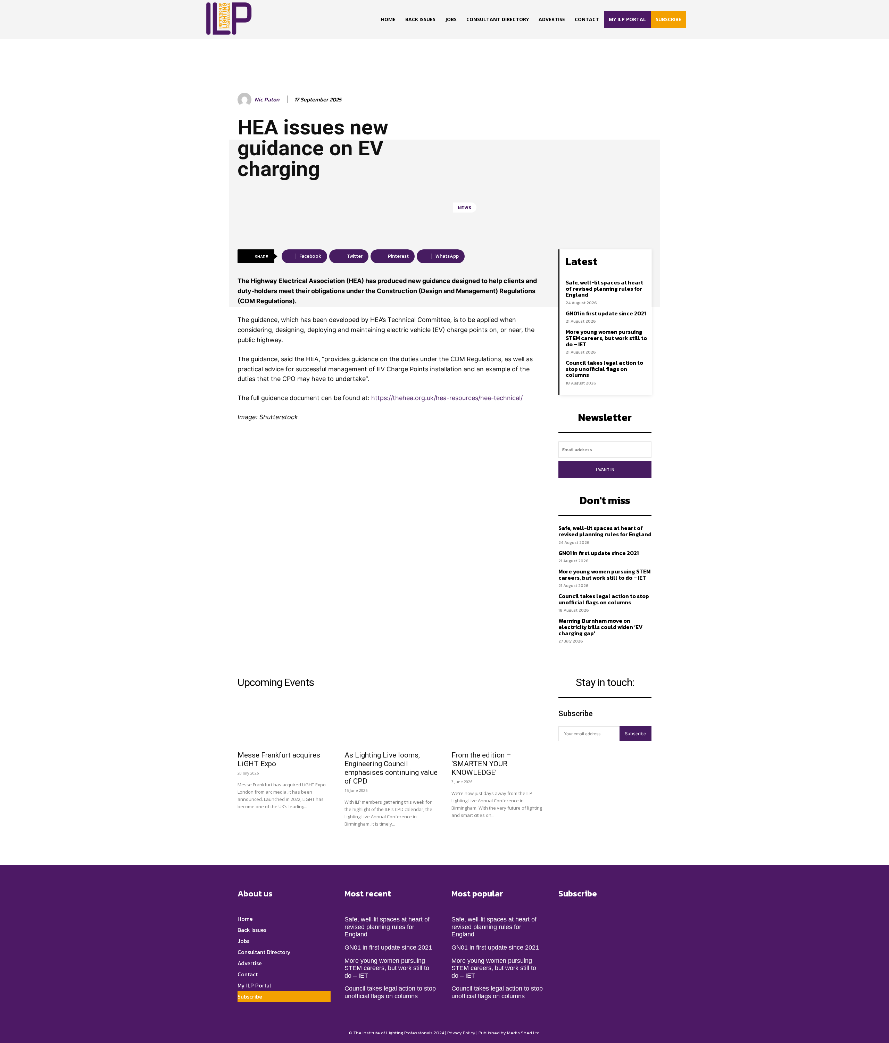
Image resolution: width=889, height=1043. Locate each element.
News (465, 207)
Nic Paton (267, 99)
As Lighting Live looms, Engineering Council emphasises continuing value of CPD (391, 768)
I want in (605, 469)
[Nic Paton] (246, 100)
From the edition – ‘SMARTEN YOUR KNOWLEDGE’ (481, 764)
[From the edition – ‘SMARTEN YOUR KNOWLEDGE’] (498, 723)
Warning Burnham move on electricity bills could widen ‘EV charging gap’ (600, 626)
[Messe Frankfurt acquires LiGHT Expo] (284, 723)
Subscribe (635, 733)
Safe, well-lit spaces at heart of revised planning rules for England (604, 288)
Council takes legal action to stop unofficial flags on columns (604, 368)
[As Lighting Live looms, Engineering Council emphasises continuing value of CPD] (391, 723)
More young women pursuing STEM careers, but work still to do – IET (606, 338)
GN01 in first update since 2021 (606, 313)
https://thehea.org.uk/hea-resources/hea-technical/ (447, 398)
